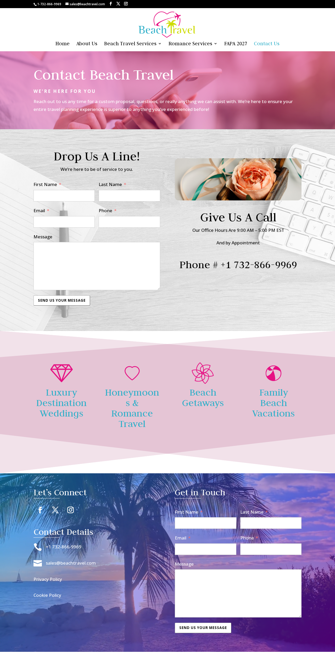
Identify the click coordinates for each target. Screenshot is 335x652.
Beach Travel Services (130, 44)
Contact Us (267, 44)
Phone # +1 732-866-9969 (238, 264)
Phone (105, 210)
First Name (45, 184)
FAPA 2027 (235, 44)
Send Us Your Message (62, 300)
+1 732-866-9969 (63, 547)
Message (43, 237)
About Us (86, 44)
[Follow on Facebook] (40, 510)
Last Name (110, 184)
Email (39, 210)
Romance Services (190, 44)
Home (62, 44)
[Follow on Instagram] (70, 510)
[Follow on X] (55, 510)
